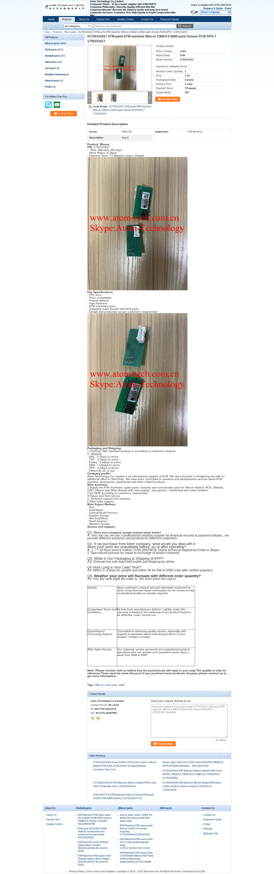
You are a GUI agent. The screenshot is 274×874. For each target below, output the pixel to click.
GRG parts (51, 62)
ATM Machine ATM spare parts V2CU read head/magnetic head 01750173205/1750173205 (136, 844)
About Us (84, 19)
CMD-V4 (98, 685)
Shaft (121, 685)
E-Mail (206, 824)
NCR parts (51, 49)
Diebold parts (52, 55)
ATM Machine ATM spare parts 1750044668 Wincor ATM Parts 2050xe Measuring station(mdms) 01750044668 (136, 857)
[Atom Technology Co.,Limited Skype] (92, 718)
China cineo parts (95, 871)
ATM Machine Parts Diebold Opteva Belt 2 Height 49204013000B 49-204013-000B (93, 847)
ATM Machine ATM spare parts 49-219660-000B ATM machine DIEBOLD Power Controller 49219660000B (95, 819)
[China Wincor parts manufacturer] (65, 8)
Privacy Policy (76, 871)
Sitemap (207, 828)
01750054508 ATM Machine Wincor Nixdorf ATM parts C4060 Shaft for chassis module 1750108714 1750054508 (191, 786)
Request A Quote (213, 8)
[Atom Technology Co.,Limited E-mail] (98, 718)
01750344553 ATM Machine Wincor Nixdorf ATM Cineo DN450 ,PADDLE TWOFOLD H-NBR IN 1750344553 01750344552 (192, 774)
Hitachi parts (52, 80)
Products (67, 19)
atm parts (50, 68)
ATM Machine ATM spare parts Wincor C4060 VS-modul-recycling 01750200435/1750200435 (136, 830)
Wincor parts (70, 32)
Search (187, 26)
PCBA (48, 86)
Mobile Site (212, 833)
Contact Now (170, 99)
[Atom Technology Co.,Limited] (229, 12)
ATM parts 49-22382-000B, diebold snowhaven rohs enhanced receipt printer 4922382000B (92, 833)
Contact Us (147, 19)
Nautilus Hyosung (55, 74)
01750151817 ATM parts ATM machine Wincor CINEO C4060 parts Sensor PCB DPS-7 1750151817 (122, 110)
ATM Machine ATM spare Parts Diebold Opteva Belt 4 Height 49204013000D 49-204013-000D (94, 860)
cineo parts (111, 685)
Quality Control (125, 19)
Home (51, 19)
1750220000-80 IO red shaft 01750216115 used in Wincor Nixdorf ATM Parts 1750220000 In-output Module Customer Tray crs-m (124, 766)
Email (228, 8)
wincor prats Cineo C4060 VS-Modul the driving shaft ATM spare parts (136, 818)
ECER (201, 871)
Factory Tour (103, 19)
